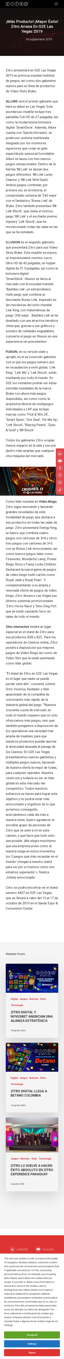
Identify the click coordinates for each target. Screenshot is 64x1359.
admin (18, 39)
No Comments (32, 44)
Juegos (24, 999)
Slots (43, 999)
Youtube (48, 1249)
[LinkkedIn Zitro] (12, 1249)
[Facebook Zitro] (59, 468)
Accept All (32, 1335)
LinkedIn (22, 1249)
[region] (32, 1306)
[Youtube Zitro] (38, 1249)
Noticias (34, 999)
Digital (14, 999)
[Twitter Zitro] (59, 475)
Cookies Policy (21, 1325)
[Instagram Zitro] (59, 482)
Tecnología (17, 1005)
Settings (32, 1343)
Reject (32, 1352)
